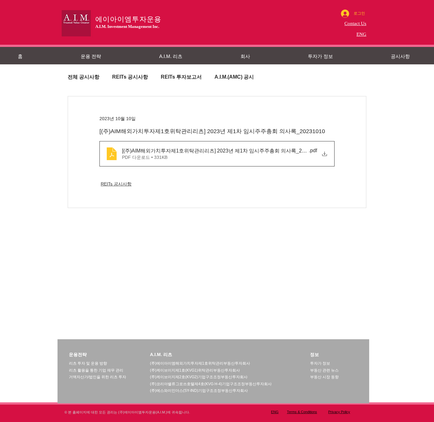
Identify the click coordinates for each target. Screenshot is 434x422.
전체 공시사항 (83, 77)
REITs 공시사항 (130, 77)
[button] (117, 56)
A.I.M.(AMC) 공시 (234, 77)
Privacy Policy (339, 412)
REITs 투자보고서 (181, 77)
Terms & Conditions (302, 412)
